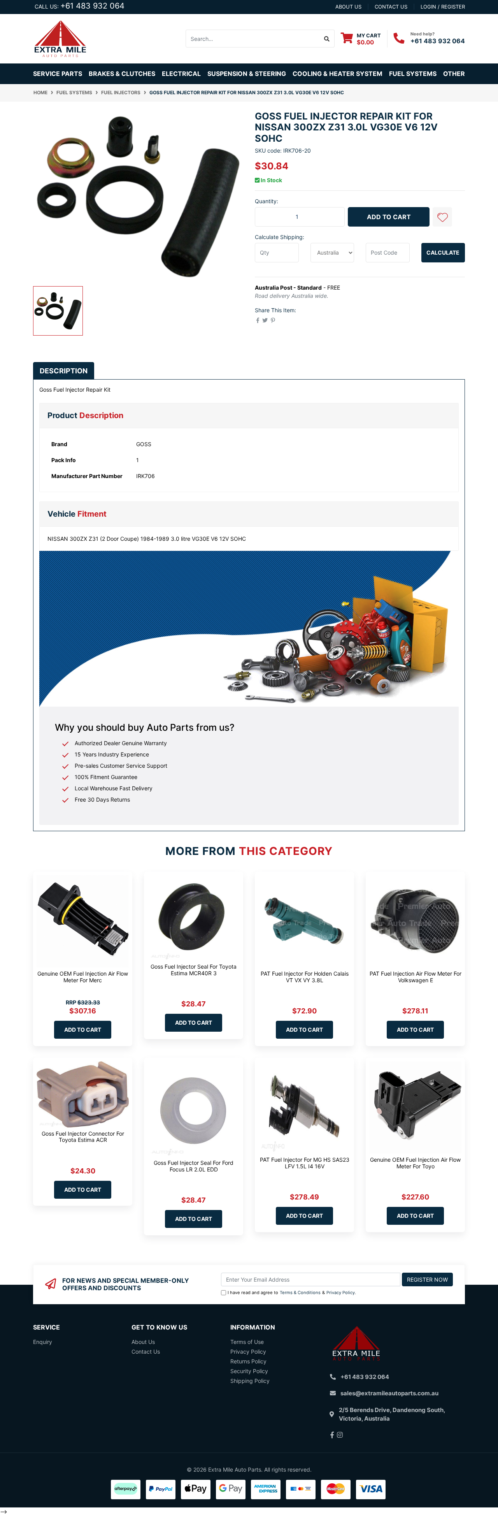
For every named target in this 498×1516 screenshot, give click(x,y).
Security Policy (249, 1371)
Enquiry (42, 1341)
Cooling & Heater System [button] (337, 73)
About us (348, 7)
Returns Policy (248, 1361)
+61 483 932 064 (92, 6)
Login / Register (443, 7)
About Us (143, 1341)
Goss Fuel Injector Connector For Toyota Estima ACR (83, 1136)
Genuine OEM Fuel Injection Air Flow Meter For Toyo (415, 1163)
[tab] (63, 371)
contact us (391, 7)
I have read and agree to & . (292, 1292)
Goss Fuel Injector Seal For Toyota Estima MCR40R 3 (194, 969)
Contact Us (146, 1351)
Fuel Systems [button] (413, 73)
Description (64, 371)
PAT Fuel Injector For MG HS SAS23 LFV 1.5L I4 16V (304, 1163)
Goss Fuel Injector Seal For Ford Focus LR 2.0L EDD (193, 1166)
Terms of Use (247, 1341)
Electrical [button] (181, 73)
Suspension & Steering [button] (246, 73)
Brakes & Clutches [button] (122, 73)
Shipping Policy (250, 1380)
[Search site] (327, 38)
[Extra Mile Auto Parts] (60, 38)
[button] (442, 217)
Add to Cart (389, 217)
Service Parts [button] (57, 73)
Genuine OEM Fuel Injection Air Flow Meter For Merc (82, 976)
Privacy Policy (340, 1292)
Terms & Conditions (300, 1292)
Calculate (442, 252)
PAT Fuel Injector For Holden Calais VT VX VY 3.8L (305, 976)
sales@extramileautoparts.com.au (389, 1393)
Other (454, 73)
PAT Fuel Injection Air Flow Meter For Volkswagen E (415, 976)
